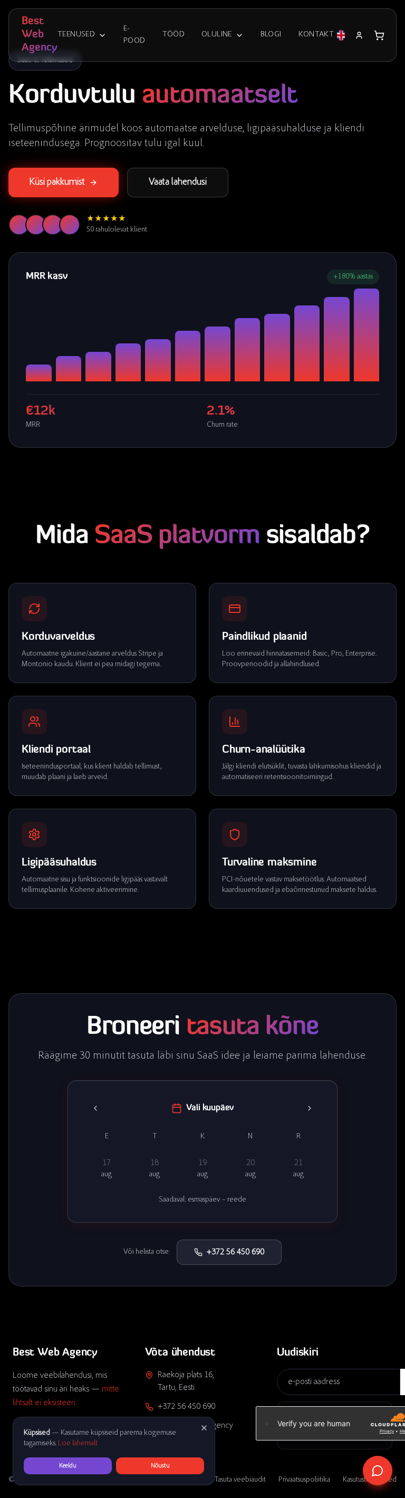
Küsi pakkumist (57, 182)
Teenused (76, 35)
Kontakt (316, 35)
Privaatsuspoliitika (304, 1480)
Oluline (216, 35)
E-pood (134, 35)
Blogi (271, 35)
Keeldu (67, 1466)
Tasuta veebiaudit (240, 1480)
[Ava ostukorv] (379, 35)
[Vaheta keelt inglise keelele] (341, 35)
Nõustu (160, 1466)
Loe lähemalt (78, 1443)
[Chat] (377, 1470)
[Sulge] (204, 1428)
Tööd (173, 35)
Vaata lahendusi (178, 182)
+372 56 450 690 (235, 1252)
